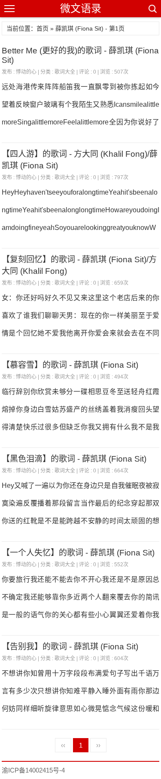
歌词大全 (65, 72)
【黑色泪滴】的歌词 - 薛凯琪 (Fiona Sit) (74, 458)
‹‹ (63, 745)
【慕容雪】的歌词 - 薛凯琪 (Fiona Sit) (70, 364)
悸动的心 (26, 72)
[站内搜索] (152, 8)
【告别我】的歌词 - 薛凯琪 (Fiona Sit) (70, 646)
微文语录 (80, 8)
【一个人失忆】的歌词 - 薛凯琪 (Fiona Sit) (78, 552)
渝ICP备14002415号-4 (33, 770)
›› (98, 745)
